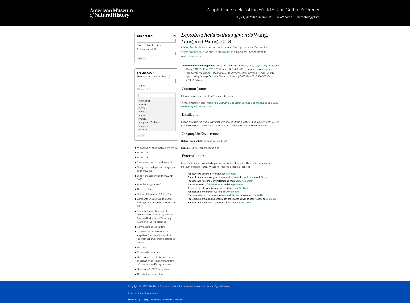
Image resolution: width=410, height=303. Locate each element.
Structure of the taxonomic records (154, 162)
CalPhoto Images (215, 185)
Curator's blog (144, 189)
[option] (157, 101)
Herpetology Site (308, 17)
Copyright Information (151, 300)
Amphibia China (243, 203)
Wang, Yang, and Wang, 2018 (224, 38)
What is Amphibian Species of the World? (157, 148)
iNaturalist (272, 199)
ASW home (284, 17)
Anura (217, 47)
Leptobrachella (223, 52)
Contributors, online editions (151, 227)
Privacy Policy (134, 300)
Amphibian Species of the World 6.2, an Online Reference (263, 10)
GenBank (243, 188)
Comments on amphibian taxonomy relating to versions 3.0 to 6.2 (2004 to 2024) (156, 202)
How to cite (142, 153)
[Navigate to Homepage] (111, 13)
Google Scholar (245, 181)
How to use (142, 158)
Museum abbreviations (148, 252)
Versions (141, 247)
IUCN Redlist (257, 195)
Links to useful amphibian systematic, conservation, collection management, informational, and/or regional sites (156, 261)
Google (264, 177)
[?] (174, 36)
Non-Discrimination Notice (173, 300)
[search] (156, 104)
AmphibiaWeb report (228, 192)
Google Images (235, 185)
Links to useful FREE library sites (153, 269)
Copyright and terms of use (150, 274)
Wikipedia (231, 174)
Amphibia (195, 47)
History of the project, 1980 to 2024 (154, 194)
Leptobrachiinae (191, 52)
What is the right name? (149, 184)
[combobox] (156, 89)
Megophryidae (242, 47)
